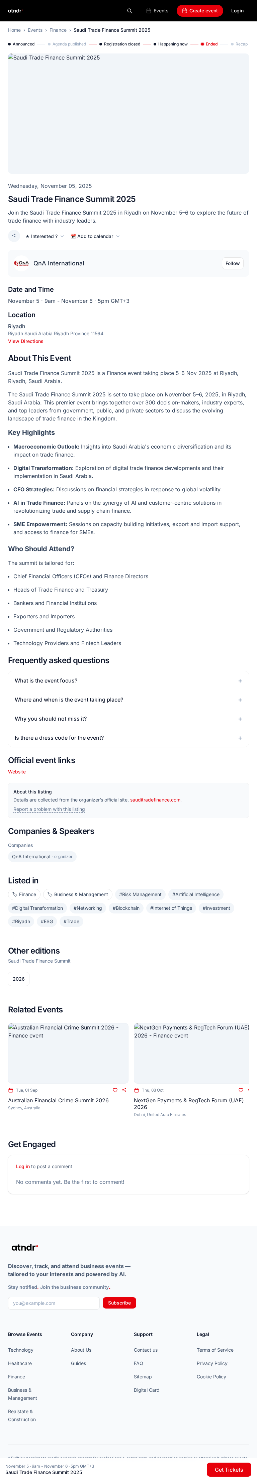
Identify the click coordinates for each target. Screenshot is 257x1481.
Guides (78, 1363)
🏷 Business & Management (78, 894)
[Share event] (14, 236)
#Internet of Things (171, 908)
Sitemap (143, 1376)
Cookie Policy (211, 1376)
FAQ (138, 1363)
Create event (203, 10)
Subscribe (119, 1303)
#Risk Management (140, 894)
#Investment (216, 908)
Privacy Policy (212, 1363)
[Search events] (129, 11)
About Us (81, 1350)
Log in (23, 1166)
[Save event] (115, 1090)
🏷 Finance (24, 894)
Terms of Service (215, 1350)
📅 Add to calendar (91, 236)
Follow (233, 263)
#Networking (88, 908)
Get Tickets (229, 1469)
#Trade (71, 921)
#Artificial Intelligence (196, 894)
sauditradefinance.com (155, 800)
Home (14, 30)
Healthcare (20, 1363)
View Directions (26, 341)
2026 (19, 979)
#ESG (47, 921)
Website (17, 771)
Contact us (146, 1350)
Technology (20, 1350)
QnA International (58, 263)
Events (161, 10)
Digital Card (147, 1390)
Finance (58, 30)
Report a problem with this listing (49, 809)
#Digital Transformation (37, 908)
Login (237, 10)
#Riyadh (21, 921)
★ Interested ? (41, 236)
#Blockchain (126, 908)
